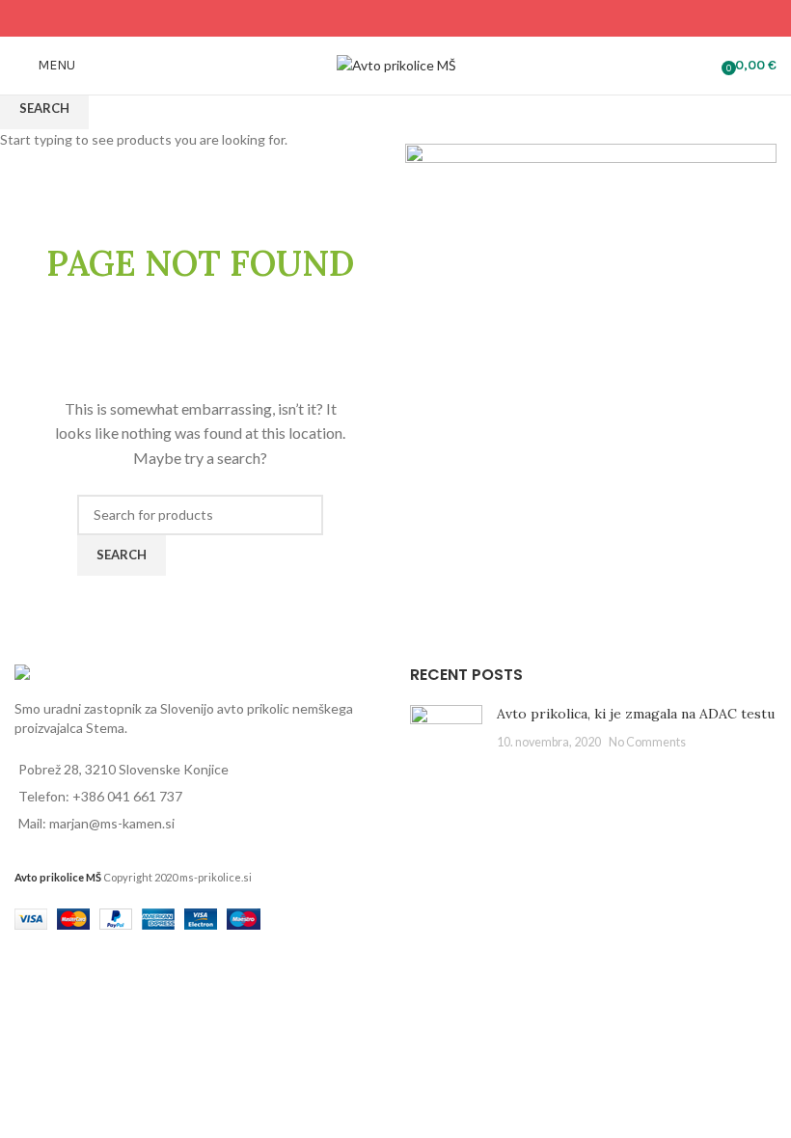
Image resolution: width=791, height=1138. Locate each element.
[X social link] (371, 18)
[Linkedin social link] (420, 18)
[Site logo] (396, 64)
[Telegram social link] (444, 18)
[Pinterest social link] (395, 18)
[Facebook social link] (347, 18)
